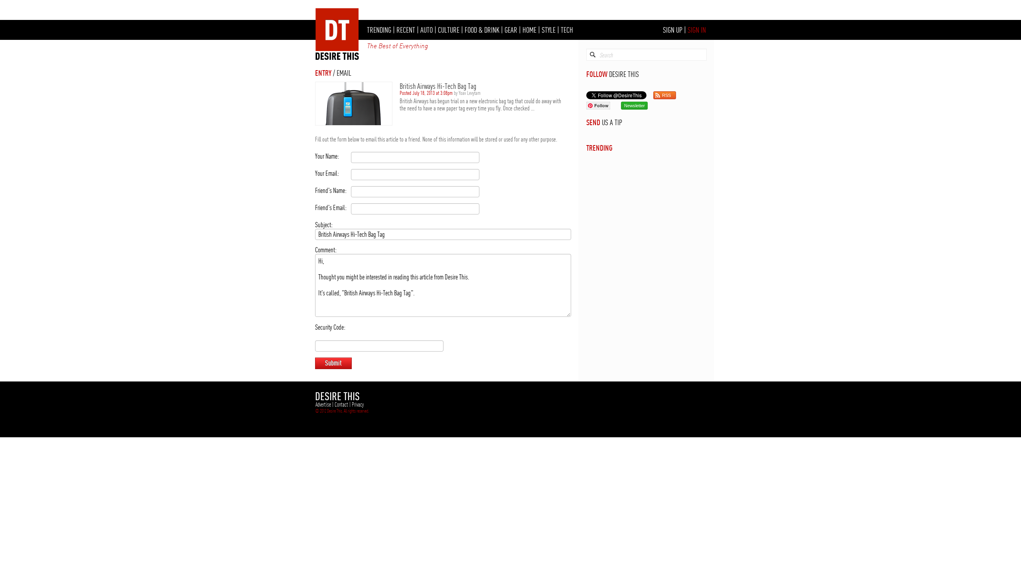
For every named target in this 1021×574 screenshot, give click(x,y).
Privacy (358, 404)
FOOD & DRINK (482, 30)
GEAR (511, 30)
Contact (341, 404)
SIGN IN (697, 30)
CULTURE (448, 30)
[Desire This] (337, 58)
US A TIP (612, 122)
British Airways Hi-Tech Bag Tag (438, 86)
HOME (529, 30)
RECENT (405, 30)
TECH (567, 30)
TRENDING (379, 30)
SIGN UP (672, 30)
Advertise (323, 404)
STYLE (549, 30)
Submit (333, 363)
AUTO (426, 30)
